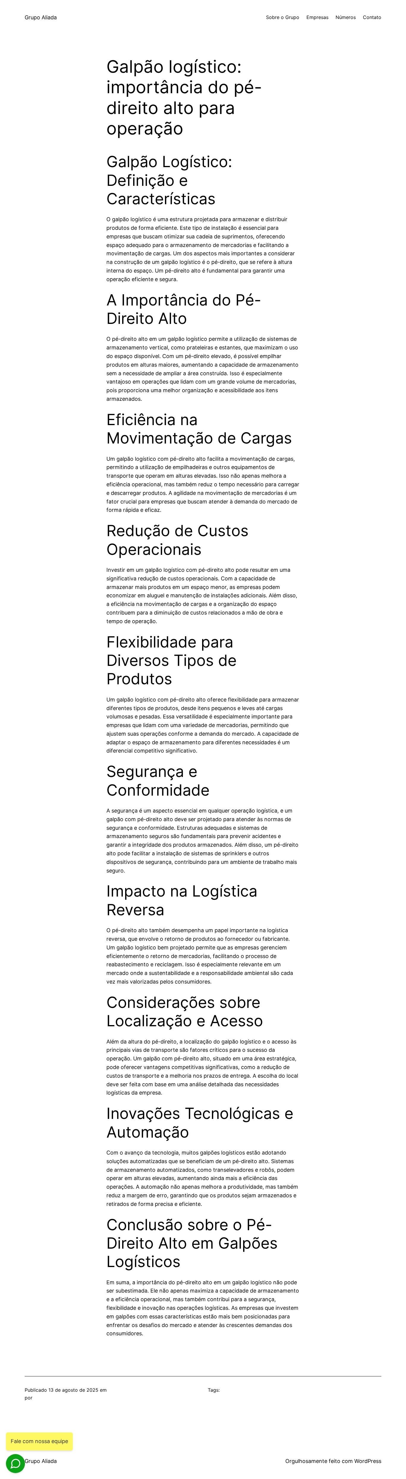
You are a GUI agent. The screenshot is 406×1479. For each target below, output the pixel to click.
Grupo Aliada (41, 17)
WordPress (367, 1461)
